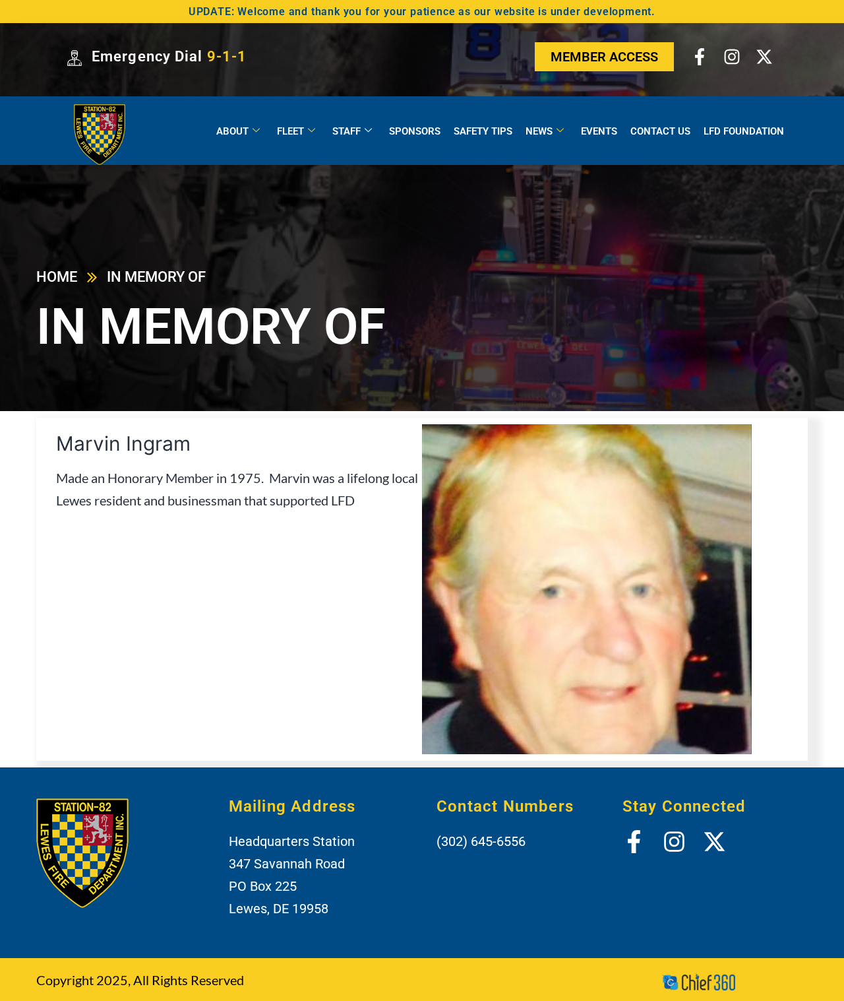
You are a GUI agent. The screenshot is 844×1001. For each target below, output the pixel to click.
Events (599, 131)
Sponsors (414, 131)
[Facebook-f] (699, 57)
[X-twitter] (764, 57)
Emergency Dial (169, 56)
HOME (56, 277)
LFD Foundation (744, 131)
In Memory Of (156, 277)
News (539, 131)
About (232, 131)
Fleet (290, 131)
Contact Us (660, 131)
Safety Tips (483, 131)
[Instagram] (732, 57)
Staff (346, 131)
